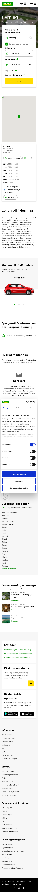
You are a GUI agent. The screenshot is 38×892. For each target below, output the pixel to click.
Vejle (3, 554)
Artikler (4, 818)
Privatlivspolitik (7, 844)
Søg (19, 81)
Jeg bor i (8, 75)
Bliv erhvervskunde (9, 795)
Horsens (5, 551)
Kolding (4, 548)
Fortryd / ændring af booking (12, 868)
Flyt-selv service (7, 755)
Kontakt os (17, 884)
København (6, 515)
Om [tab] (31, 408)
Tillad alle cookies (19, 474)
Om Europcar (7, 808)
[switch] (33, 451)
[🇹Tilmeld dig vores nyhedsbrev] (31, 683)
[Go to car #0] (14, 304)
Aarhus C (5, 536)
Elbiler (4, 752)
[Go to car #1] (19, 304)
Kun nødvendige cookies (19, 488)
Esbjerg (4, 542)
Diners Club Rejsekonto (10, 792)
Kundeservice (7, 735)
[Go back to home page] (7, 4)
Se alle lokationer (9, 569)
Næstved (5, 563)
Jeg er (7, 71)
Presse (4, 811)
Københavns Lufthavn (10, 512)
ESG (3, 821)
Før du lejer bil (7, 854)
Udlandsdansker (7, 742)
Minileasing (6, 745)
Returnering (10, 59)
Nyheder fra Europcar (9, 759)
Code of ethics (7, 825)
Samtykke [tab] (7, 408)
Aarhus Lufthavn (8, 521)
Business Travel (7, 788)
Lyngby (4, 533)
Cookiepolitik (6, 884)
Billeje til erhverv (8, 771)
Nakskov (5, 560)
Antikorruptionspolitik (9, 828)
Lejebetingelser (7, 848)
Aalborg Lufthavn (8, 524)
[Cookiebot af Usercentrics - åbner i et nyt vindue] (27, 402)
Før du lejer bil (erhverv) (10, 785)
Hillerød (4, 557)
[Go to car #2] (23, 304)
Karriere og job (7, 815)
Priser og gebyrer (8, 861)
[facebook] (14, 888)
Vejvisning (12, 197)
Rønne (4, 527)
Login (21, 4)
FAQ (3, 748)
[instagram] (19, 888)
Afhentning (10, 48)
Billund (4, 539)
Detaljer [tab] (19, 408)
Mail (28, 158)
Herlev (4, 530)
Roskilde (5, 566)
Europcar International (10, 832)
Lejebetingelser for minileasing (13, 851)
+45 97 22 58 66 (14, 158)
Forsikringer (6, 858)
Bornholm (5, 518)
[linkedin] (24, 888)
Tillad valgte (18, 481)
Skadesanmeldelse (9, 865)
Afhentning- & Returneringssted (13, 31)
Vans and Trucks (8, 782)
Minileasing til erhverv (10, 775)
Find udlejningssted (9, 738)
